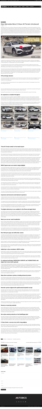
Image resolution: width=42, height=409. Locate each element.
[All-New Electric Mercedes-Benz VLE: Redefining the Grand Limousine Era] (12, 360)
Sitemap (18, 0)
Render (23, 6)
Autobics (3, 25)
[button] (40, 6)
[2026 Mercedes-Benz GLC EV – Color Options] (37, 360)
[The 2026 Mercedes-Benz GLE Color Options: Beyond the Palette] (21, 360)
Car (8, 6)
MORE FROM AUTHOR (10, 345)
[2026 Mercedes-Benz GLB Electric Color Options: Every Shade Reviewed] (29, 350)
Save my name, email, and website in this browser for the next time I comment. (12, 387)
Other (20, 6)
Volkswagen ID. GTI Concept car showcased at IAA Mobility (9, 342)
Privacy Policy (14, 0)
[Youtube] (40, 0)
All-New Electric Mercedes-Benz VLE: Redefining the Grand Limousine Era (12, 365)
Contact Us (11, 0)
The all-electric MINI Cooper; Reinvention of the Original (33, 342)
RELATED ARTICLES (4, 345)
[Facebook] (35, 0)
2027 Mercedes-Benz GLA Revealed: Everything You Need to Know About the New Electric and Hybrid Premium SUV (4, 355)
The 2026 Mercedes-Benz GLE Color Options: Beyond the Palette (21, 365)
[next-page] (2, 368)
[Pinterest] (37, 0)
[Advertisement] (21, 3)
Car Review (31, 6)
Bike (11, 6)
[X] (39, 0)
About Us (9, 0)
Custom (27, 6)
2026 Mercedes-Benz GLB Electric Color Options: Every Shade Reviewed (29, 354)
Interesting (15, 6)
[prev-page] (1, 368)
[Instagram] (36, 0)
